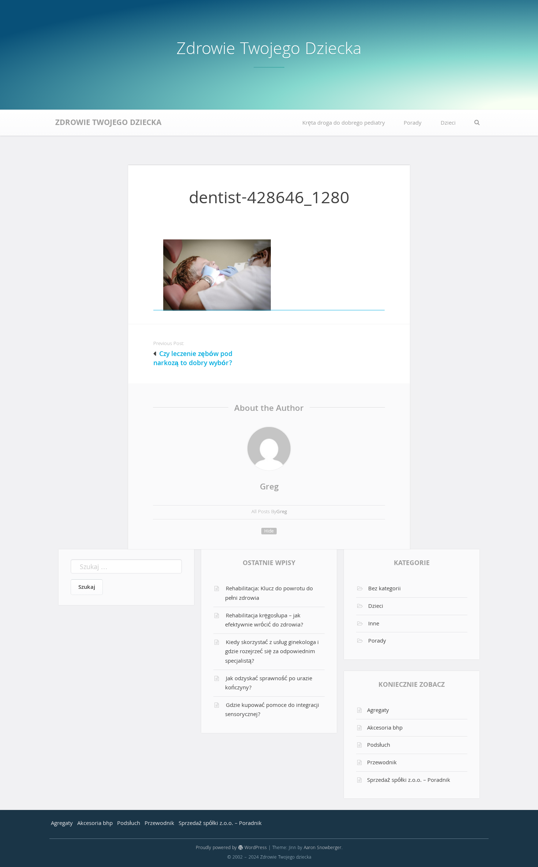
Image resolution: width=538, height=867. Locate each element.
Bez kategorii (384, 589)
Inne (373, 624)
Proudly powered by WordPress (231, 848)
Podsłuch (378, 745)
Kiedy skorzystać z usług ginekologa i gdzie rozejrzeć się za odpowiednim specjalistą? (272, 652)
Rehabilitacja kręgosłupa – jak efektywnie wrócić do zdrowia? (264, 621)
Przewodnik (382, 763)
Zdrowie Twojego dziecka (269, 51)
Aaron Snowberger (322, 848)
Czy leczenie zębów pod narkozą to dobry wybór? (193, 359)
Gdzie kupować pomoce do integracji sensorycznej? (272, 710)
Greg (269, 488)
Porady (413, 123)
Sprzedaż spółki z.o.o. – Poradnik (408, 780)
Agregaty (378, 711)
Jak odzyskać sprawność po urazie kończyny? (268, 683)
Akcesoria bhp (385, 728)
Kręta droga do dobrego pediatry (343, 123)
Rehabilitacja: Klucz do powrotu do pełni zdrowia (269, 593)
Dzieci (448, 123)
